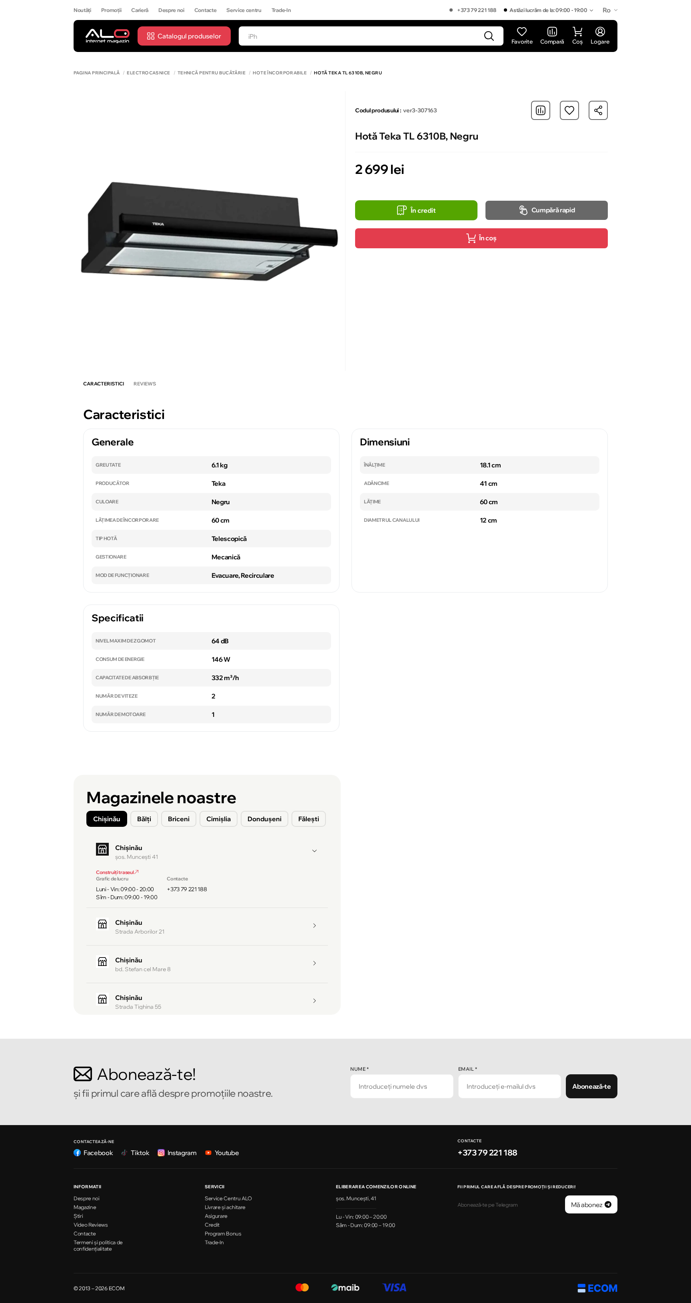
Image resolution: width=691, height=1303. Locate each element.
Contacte (205, 10)
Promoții (111, 10)
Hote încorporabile (280, 73)
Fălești (308, 819)
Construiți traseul (115, 872)
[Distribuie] (598, 110)
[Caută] (489, 36)
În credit (423, 210)
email (467, 1069)
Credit (212, 1224)
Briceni (179, 819)
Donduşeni (265, 819)
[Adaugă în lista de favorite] (569, 110)
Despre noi (171, 10)
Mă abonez (587, 1205)
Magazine (85, 1207)
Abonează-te (591, 1086)
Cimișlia (218, 819)
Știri (78, 1216)
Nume (359, 1069)
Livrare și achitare (225, 1207)
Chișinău (106, 819)
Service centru (244, 10)
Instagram (182, 1153)
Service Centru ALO (228, 1198)
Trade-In (281, 10)
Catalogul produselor (189, 36)
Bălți (144, 819)
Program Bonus (223, 1233)
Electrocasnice (148, 73)
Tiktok (140, 1153)
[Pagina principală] (108, 36)
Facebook (98, 1153)
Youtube (227, 1153)
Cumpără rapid (553, 210)
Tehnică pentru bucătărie (212, 73)
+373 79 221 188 (476, 10)
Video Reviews (91, 1224)
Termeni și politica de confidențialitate (98, 1245)
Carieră (139, 10)
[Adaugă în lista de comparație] (540, 110)
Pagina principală (97, 73)
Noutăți (82, 10)
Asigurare (216, 1216)
